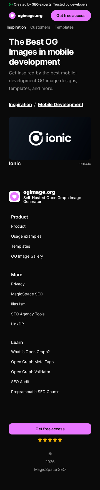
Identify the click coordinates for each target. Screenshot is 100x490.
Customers (40, 27)
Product (18, 226)
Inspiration (16, 27)
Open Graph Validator (30, 371)
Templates (64, 27)
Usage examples (26, 236)
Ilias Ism (18, 303)
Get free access (71, 15)
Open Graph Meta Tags (32, 361)
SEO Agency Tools (27, 313)
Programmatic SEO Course (35, 391)
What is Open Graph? (30, 351)
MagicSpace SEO (27, 294)
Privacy (18, 284)
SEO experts (41, 4)
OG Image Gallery (27, 256)
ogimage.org (30, 15)
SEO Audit (20, 381)
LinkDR (17, 323)
